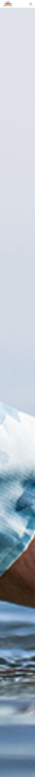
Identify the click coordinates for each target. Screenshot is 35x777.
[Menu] (29, 4)
